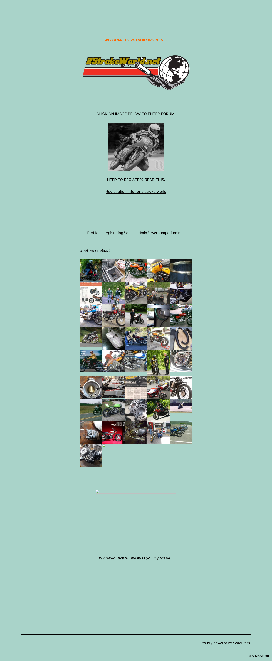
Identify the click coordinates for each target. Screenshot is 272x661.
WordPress (241, 643)
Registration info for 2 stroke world (136, 191)
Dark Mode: (256, 656)
